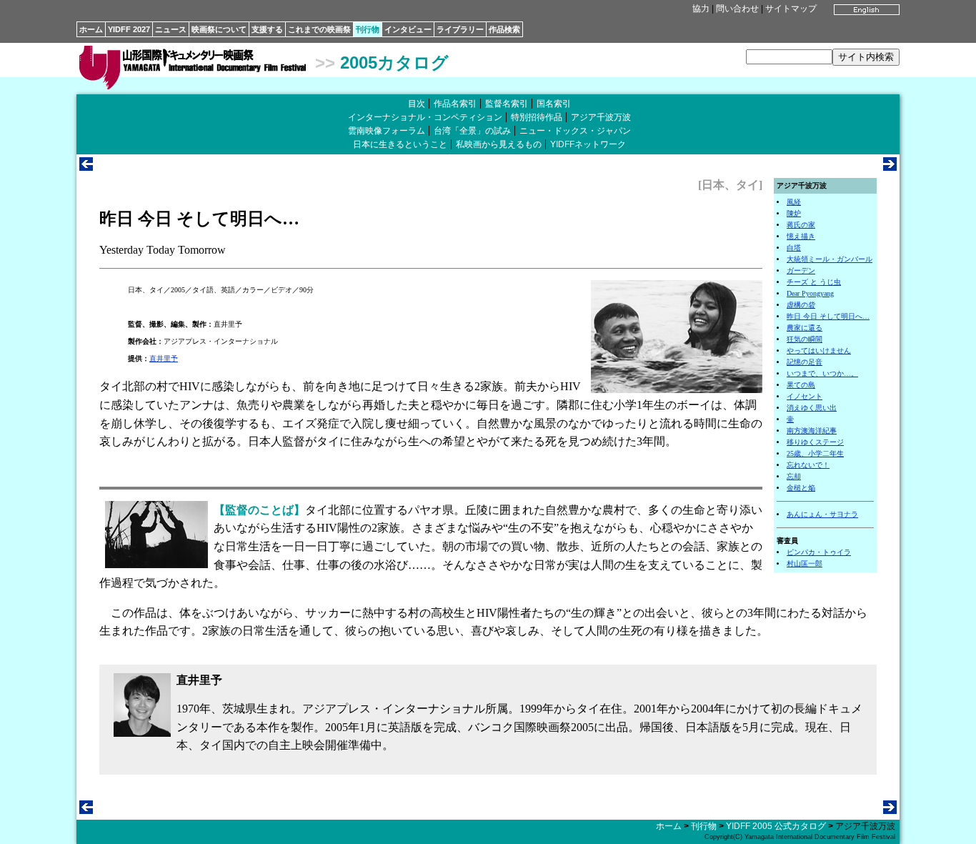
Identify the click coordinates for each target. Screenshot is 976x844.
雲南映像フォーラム (386, 131)
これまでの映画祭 (319, 29)
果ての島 (801, 385)
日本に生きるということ (400, 144)
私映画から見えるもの (499, 144)
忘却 (794, 476)
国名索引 (554, 104)
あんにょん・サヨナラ (822, 514)
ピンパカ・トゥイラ (819, 552)
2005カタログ (394, 62)
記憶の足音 (804, 362)
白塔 (794, 248)
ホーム (91, 29)
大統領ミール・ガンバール (829, 259)
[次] (890, 167)
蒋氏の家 (801, 225)
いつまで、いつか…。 (822, 373)
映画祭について (219, 29)
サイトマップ (791, 9)
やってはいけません (819, 350)
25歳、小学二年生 (815, 453)
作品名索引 (455, 104)
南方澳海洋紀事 (812, 431)
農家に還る (804, 328)
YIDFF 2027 (129, 29)
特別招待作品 (536, 117)
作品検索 (504, 29)
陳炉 (794, 213)
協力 (700, 9)
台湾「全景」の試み (472, 131)
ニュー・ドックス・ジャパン (575, 131)
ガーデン (801, 270)
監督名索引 (506, 104)
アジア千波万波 (601, 117)
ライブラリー (460, 29)
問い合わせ (737, 9)
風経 (794, 202)
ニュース (170, 29)
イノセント (804, 396)
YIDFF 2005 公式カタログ (776, 826)
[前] (86, 167)
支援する (267, 29)
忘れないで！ (808, 465)
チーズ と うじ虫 (814, 282)
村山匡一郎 (804, 563)
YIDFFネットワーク (588, 144)
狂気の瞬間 (804, 339)
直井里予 (163, 358)
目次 (416, 104)
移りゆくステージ (815, 442)
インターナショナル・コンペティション (425, 117)
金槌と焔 (801, 488)
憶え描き (801, 236)
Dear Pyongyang (810, 293)
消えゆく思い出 (812, 408)
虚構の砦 (801, 305)
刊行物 (367, 29)
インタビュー (408, 29)
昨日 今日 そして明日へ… (828, 316)
